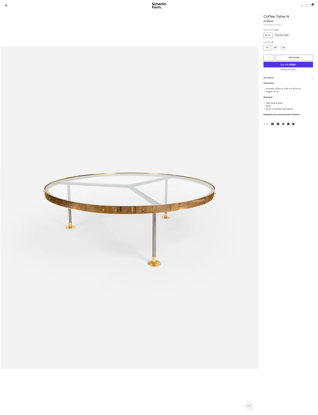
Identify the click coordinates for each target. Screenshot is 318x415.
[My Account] (301, 5)
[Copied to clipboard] (293, 123)
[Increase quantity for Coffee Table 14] (272, 58)
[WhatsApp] (288, 123)
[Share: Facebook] (272, 123)
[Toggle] (244, 406)
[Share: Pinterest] (283, 123)
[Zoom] (129, 207)
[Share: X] (278, 123)
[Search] (306, 5)
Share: (266, 124)
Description (268, 78)
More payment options (288, 69)
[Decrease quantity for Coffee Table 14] (265, 58)
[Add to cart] (294, 57)
